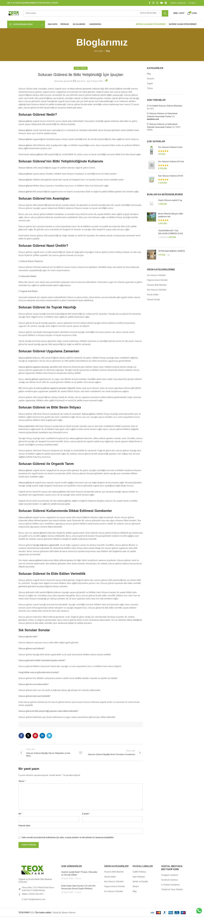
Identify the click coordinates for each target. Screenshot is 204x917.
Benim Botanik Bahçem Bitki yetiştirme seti (170, 215)
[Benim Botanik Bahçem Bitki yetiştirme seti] (151, 218)
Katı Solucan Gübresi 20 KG (170, 176)
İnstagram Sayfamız (169, 875)
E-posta (86, 814)
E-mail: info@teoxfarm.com (33, 899)
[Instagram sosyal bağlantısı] (157, 3)
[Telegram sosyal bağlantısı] (49, 735)
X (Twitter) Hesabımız (170, 885)
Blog (108, 51)
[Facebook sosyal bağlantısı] (149, 3)
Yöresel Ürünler (153, 300)
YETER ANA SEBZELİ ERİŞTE (171, 251)
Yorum (22, 781)
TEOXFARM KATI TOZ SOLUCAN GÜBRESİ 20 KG (170, 232)
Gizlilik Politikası (139, 872)
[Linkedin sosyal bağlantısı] (42, 735)
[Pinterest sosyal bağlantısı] (166, 3)
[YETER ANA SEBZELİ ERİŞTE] (151, 255)
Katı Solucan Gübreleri (156, 290)
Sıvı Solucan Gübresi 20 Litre (171, 161)
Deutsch (150, 79)
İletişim (136, 887)
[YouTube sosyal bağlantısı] (161, 3)
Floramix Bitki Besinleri (156, 285)
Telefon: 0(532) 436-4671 (33, 894)
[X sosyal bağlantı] (153, 3)
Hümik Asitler (153, 295)
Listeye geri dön (80, 752)
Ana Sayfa (98, 51)
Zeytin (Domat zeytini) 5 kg (170, 200)
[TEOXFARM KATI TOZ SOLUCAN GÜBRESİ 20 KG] (151, 237)
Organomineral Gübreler (157, 280)
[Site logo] (13, 13)
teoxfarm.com (153, 119)
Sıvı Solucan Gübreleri (156, 275)
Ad (20, 814)
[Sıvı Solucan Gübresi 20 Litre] (151, 165)
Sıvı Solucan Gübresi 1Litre (170, 147)
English (150, 84)
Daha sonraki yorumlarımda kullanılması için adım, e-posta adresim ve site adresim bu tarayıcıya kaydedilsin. (68, 838)
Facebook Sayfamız (169, 880)
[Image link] (33, 870)
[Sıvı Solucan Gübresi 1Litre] (151, 151)
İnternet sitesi (24, 826)
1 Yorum (78, 878)
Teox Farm (81, 81)
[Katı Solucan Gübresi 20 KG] (151, 179)
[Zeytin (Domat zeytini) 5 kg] (151, 203)
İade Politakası (139, 877)
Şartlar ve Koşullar (140, 882)
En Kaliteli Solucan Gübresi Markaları (165, 106)
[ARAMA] (165, 13)
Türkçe (83, 68)
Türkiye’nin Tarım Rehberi (172, 890)
